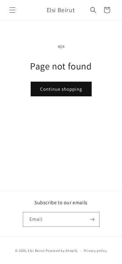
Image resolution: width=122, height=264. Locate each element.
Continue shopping (61, 89)
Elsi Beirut (36, 250)
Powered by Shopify (62, 250)
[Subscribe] (92, 219)
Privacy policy (95, 250)
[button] (12, 10)
